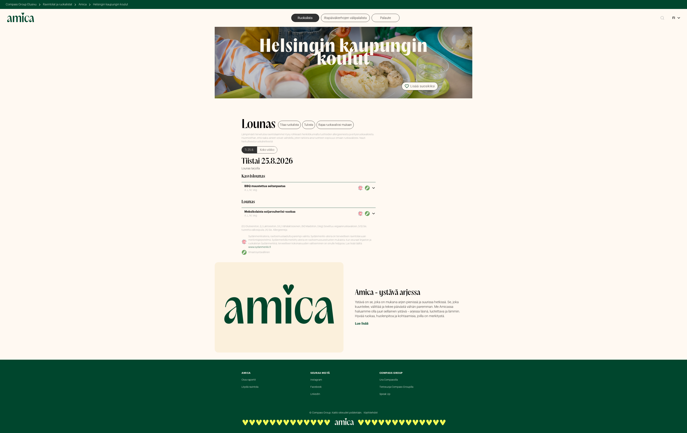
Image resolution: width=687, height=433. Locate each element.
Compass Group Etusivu (21, 4)
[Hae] (662, 18)
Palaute (385, 17)
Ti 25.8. (249, 149)
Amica (83, 4)
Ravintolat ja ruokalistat (57, 4)
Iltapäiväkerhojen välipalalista (345, 17)
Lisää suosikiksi (422, 86)
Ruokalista (305, 17)
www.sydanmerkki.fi (259, 247)
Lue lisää (361, 323)
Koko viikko (267, 149)
